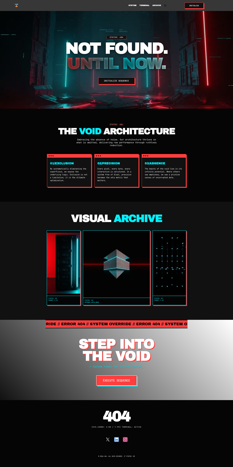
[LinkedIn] (116, 439)
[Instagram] (125, 439)
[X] (107, 439)
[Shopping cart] (165, 5)
